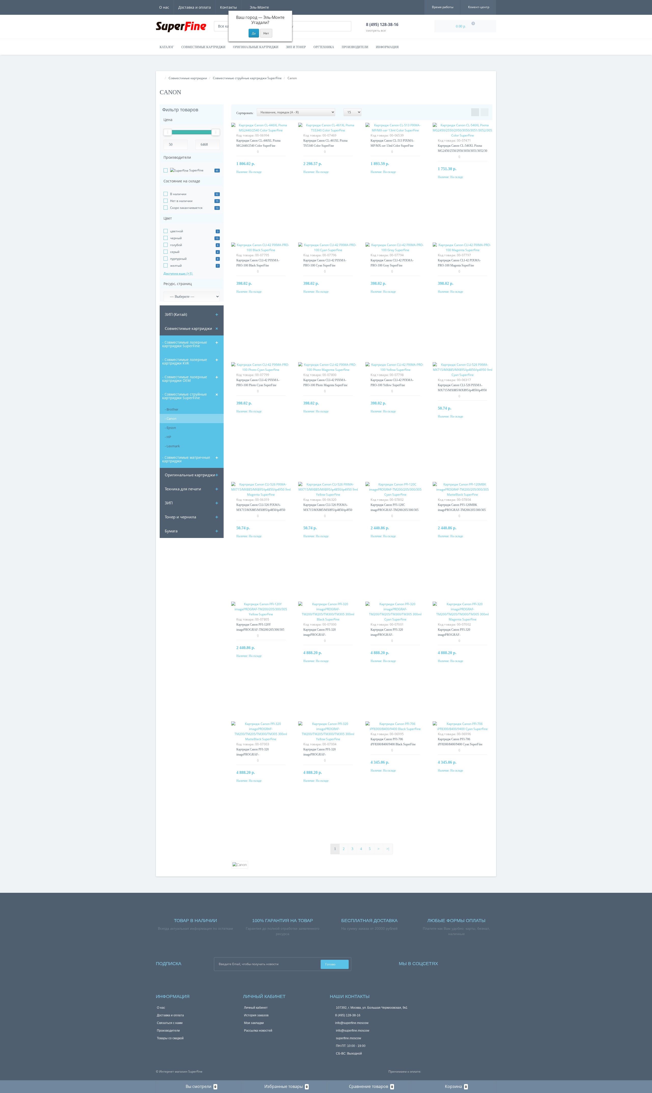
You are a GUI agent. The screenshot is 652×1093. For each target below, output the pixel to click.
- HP (168, 437)
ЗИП (169, 502)
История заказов (256, 1015)
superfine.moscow (348, 1038)
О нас (164, 7)
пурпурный (178, 259)
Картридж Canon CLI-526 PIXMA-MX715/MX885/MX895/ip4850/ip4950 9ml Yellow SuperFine (327, 510)
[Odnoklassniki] (469, 962)
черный (176, 238)
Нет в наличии (181, 201)
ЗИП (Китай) (176, 314)
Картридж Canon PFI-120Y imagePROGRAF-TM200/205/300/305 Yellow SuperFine (260, 630)
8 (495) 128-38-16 (347, 1015)
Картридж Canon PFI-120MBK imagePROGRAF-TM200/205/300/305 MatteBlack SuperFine (462, 510)
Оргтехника (324, 47)
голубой (176, 245)
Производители (355, 47)
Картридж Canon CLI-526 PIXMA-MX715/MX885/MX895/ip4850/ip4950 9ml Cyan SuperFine (462, 390)
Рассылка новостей (258, 1030)
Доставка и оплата (194, 7)
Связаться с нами (170, 1023)
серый (175, 252)
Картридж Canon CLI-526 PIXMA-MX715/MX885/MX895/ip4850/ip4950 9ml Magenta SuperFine (260, 510)
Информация (387, 47)
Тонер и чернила (180, 516)
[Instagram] (456, 962)
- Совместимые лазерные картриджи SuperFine (184, 344)
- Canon (170, 418)
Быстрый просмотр (261, 130)
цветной (176, 231)
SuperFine (195, 170)
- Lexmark (172, 446)
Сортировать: (244, 113)
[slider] (167, 132)
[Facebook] (449, 962)
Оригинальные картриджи (255, 47)
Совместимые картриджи (203, 47)
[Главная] (161, 78)
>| (387, 849)
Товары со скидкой (170, 1038)
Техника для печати (183, 488)
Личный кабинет (256, 1007)
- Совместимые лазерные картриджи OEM (184, 378)
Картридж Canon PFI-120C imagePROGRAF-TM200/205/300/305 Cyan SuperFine (394, 510)
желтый (176, 265)
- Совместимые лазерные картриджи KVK (184, 361)
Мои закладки (254, 1023)
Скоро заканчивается (186, 208)
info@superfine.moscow (352, 1023)
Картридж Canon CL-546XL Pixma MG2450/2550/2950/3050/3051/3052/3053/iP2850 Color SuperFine (469, 151)
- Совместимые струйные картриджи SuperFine (184, 396)
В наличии (178, 194)
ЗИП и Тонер (296, 47)
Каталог (167, 47)
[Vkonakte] (462, 962)
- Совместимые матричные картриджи (186, 459)
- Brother (171, 409)
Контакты (228, 7)
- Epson (170, 427)
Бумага (171, 530)
